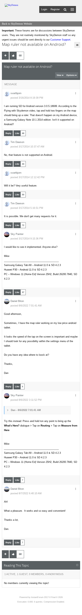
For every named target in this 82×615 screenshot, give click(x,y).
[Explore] (72, 9)
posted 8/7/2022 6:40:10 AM (26, 493)
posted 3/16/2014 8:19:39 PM (26, 97)
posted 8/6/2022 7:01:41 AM (26, 305)
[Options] (75, 93)
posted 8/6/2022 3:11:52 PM (26, 399)
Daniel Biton (17, 301)
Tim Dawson (17, 142)
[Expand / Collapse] (77, 565)
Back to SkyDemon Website (17, 23)
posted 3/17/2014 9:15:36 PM (26, 238)
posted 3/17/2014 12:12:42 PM (27, 177)
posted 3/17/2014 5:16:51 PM (26, 208)
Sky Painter (16, 234)
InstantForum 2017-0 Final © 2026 (47, 597)
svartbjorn (15, 93)
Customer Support (60, 39)
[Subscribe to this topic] (77, 45)
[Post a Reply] (5, 56)
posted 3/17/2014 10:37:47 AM (27, 146)
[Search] (65, 9)
